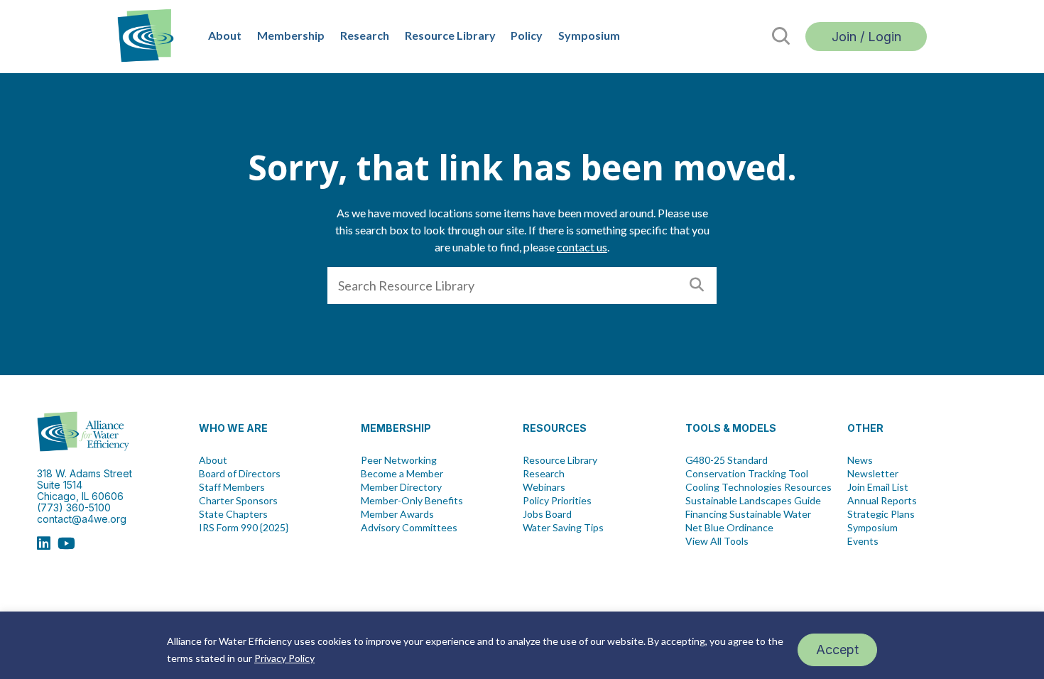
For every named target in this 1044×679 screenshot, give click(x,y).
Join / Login (866, 36)
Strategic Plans (881, 514)
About (224, 35)
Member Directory (401, 487)
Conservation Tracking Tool (746, 473)
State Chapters (233, 514)
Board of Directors (240, 473)
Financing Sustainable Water (748, 514)
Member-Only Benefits (412, 500)
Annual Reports (882, 500)
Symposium (589, 35)
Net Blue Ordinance (729, 527)
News (860, 460)
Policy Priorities (557, 500)
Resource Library (450, 35)
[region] (522, 645)
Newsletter (872, 473)
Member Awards (397, 514)
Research (364, 35)
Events (863, 541)
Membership (291, 35)
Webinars (544, 487)
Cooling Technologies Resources (758, 487)
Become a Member (402, 473)
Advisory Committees (409, 527)
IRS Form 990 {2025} (243, 527)
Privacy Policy (284, 658)
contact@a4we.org (81, 519)
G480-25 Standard (726, 460)
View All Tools (717, 541)
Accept (837, 649)
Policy (527, 35)
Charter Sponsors (238, 500)
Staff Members (232, 487)
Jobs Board (547, 514)
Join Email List (877, 487)
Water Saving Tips (563, 527)
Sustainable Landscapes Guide (753, 500)
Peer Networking (399, 460)
